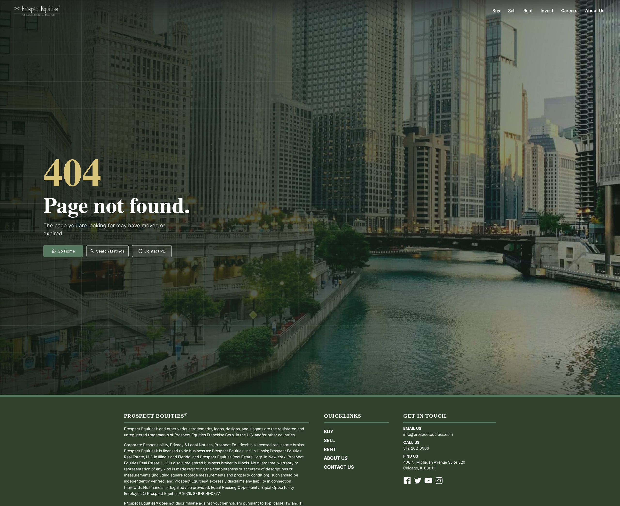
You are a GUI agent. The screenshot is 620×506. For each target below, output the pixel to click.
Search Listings (110, 251)
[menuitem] (496, 10)
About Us (336, 458)
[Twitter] (418, 480)
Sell (329, 440)
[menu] (337, 10)
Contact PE (154, 251)
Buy (328, 431)
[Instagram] (439, 480)
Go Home (66, 251)
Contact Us (339, 467)
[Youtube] (428, 480)
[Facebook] (407, 480)
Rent (330, 449)
